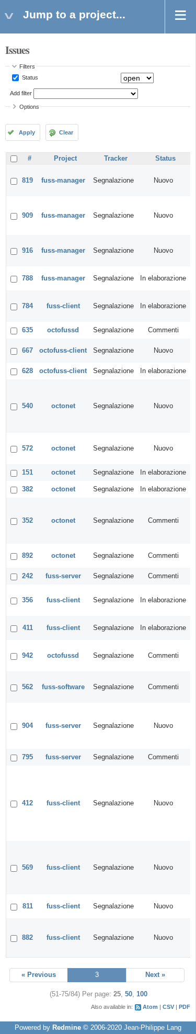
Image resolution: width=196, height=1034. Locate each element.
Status (29, 77)
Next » (155, 975)
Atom (150, 1007)
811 (27, 906)
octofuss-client (63, 350)
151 (27, 472)
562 (27, 687)
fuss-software (63, 687)
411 (27, 628)
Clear (66, 132)
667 (27, 350)
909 (27, 215)
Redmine (66, 1027)
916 (27, 250)
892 (27, 555)
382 (27, 489)
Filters (27, 66)
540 (27, 406)
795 (27, 757)
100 (141, 994)
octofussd (63, 330)
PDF (184, 1007)
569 (27, 867)
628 (27, 371)
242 (27, 576)
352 (27, 520)
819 (27, 180)
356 (27, 600)
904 (27, 725)
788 (27, 278)
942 (27, 655)
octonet (63, 406)
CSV (168, 1007)
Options (29, 107)
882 (27, 937)
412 (27, 803)
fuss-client (63, 306)
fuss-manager (63, 180)
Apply (27, 132)
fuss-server (63, 576)
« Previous (38, 975)
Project (65, 158)
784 (27, 306)
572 (27, 448)
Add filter (21, 93)
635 (27, 330)
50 (128, 994)
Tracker (116, 158)
